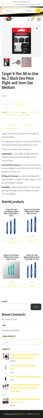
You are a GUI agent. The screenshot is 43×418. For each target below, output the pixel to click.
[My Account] (28, 19)
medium (8, 115)
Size (22, 115)
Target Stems (19, 112)
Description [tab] (11, 125)
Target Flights (11, 112)
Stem (25, 115)
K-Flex (3, 115)
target (28, 115)
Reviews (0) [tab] (28, 125)
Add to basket (20, 104)
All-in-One (28, 112)
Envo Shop (35, 414)
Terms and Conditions (9, 4)
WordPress (21, 414)
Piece (18, 115)
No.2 (12, 115)
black (36, 112)
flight (39, 112)
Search (4, 301)
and (33, 112)
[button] (37, 28)
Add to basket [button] (11, 242)
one (15, 115)
